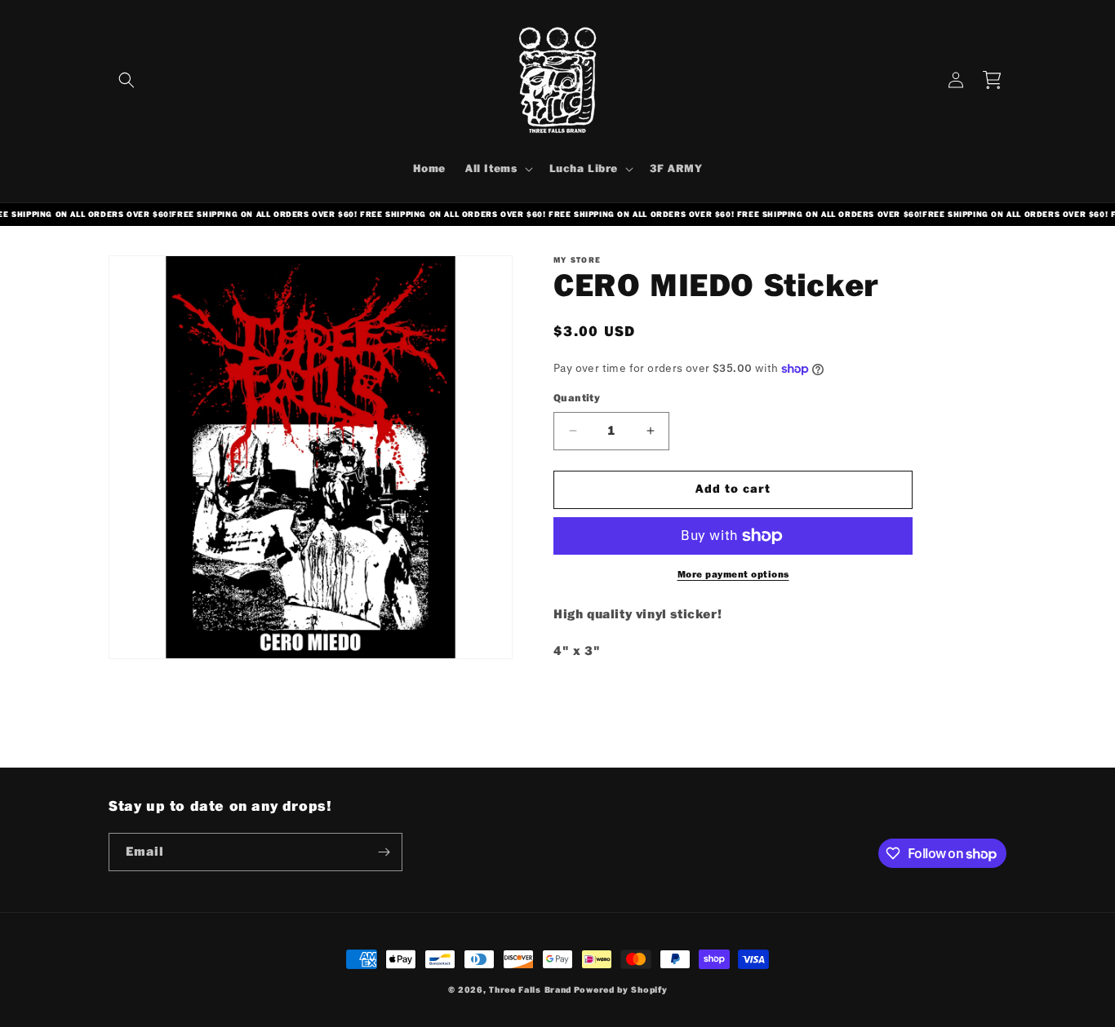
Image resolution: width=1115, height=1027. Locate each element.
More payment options (733, 575)
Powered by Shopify (621, 990)
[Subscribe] (384, 852)
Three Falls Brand (530, 990)
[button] (126, 80)
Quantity (576, 398)
